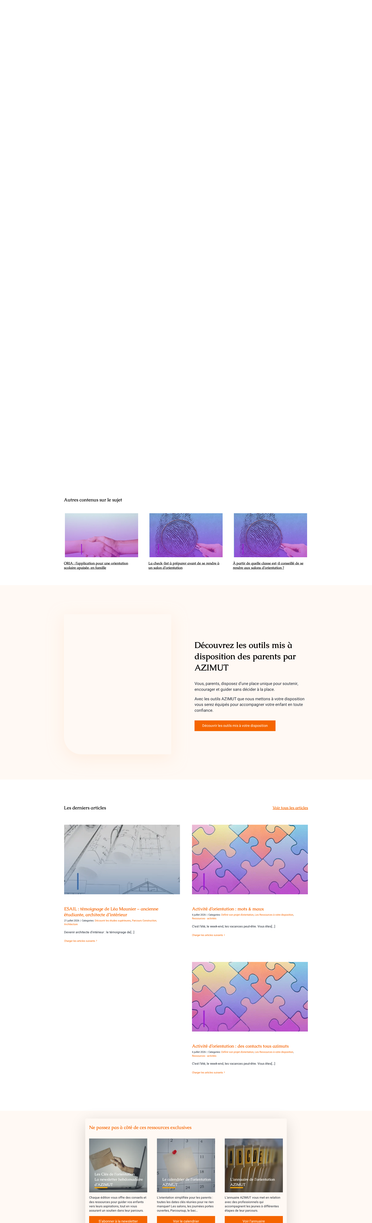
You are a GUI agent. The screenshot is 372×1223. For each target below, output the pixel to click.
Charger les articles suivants (79, 941)
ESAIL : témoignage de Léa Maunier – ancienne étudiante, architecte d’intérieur (122, 854)
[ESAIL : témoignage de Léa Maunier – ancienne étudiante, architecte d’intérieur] (122, 859)
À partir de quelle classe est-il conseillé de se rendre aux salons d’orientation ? (270, 535)
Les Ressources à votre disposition (274, 915)
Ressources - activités (204, 918)
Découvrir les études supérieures (113, 920)
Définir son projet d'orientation (237, 915)
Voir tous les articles (290, 807)
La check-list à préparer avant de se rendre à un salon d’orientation (186, 535)
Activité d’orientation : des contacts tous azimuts (250, 993)
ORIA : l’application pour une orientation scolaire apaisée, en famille (101, 535)
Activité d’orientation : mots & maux (250, 856)
